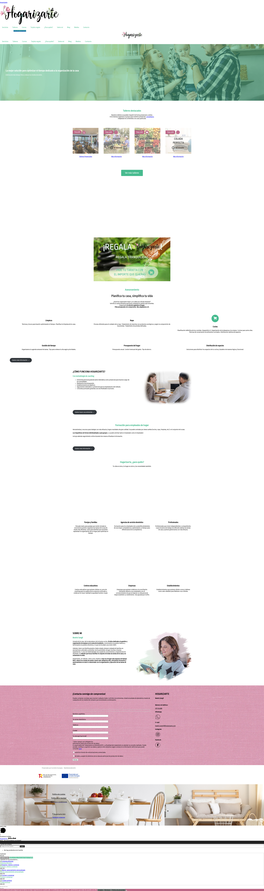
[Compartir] (3, 886)
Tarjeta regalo (35, 27)
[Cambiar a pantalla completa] (5, 886)
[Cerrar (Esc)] (1, 886)
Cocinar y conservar (6, 877)
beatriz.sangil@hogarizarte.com (165, 726)
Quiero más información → (20, 360)
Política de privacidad (58, 798)
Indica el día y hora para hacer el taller (21, 858)
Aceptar (100, 890)
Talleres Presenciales (85, 156)
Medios (76, 27)
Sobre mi (60, 27)
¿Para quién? (48, 27)
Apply (22, 846)
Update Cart (4, 857)
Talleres (15, 27)
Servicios (5, 27)
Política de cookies (58, 794)
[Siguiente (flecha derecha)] (3, 888)
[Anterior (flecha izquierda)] (1, 888)
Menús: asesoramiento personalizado (12, 872)
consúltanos (150, 117)
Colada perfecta (5, 882)
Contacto (86, 27)
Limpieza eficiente (6, 863)
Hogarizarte (3, 2)
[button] (132, 228)
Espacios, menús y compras (8, 867)
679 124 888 (158, 708)
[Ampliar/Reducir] (7, 886)
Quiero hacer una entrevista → (84, 412)
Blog (68, 27)
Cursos (24, 27)
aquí (80, 749)
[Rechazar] (126, 890)
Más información (116, 156)
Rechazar (107, 890)
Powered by (4, 839)
